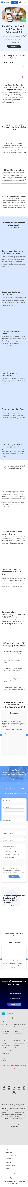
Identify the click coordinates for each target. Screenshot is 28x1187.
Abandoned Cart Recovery (20, 1024)
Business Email (7, 820)
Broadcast (16, 1026)
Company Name (7, 833)
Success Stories (10, 1065)
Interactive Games (18, 1033)
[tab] (14, 652)
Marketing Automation (10, 851)
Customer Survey (5, 1031)
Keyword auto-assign (6, 1050)
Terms (12, 1097)
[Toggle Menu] (25, 2)
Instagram (16, 1045)
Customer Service (9, 848)
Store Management (5, 1045)
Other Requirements (8, 857)
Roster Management (6, 1047)
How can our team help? (9, 846)
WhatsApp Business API (19, 1040)
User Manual (23, 1065)
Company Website (8, 840)
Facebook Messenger (19, 1043)
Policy (16, 1097)
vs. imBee (3, 1060)
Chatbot (3, 1026)
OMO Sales (7, 854)
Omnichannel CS (5, 1024)
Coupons (16, 1031)
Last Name (6, 807)
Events (17, 1065)
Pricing (3, 1065)
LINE (15, 1047)
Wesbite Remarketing (19, 1029)
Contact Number (7, 814)
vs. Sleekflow (4, 1056)
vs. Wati (3, 1058)
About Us (14, 1068)
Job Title (5, 827)
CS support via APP (5, 1029)
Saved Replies (4, 1033)
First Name (6, 800)
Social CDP (16, 854)
